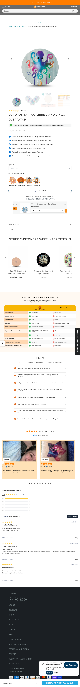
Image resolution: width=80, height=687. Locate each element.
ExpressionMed (19, 668)
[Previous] (12, 59)
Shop (11, 615)
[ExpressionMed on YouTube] (16, 599)
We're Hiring (15, 664)
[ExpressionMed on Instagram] (21, 599)
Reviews (13, 610)
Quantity (12, 165)
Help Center (15, 639)
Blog (11, 625)
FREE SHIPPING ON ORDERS (40, 2)
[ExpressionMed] (40, 6)
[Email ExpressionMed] (26, 599)
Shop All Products (20, 26)
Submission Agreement (20, 659)
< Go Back (40, 23)
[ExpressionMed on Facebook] (11, 599)
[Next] (68, 59)
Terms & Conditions (19, 649)
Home (10, 26)
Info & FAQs (14, 620)
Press (12, 634)
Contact (13, 630)
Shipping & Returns (18, 644)
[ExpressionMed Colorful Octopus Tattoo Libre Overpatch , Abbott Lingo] (40, 59)
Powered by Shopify (15, 671)
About (12, 605)
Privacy (13, 654)
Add (62, 210)
